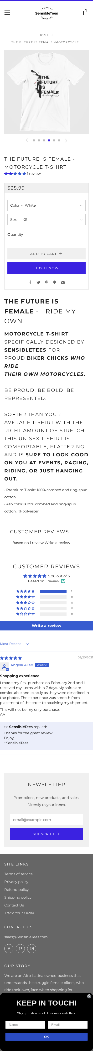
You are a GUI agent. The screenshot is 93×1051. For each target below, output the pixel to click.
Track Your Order (19, 913)
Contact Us (14, 905)
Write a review (57, 542)
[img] (11, 658)
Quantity (15, 234)
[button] (34, 140)
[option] (46, 92)
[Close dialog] (89, 996)
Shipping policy (17, 897)
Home (44, 35)
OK (46, 1036)
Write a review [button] (46, 625)
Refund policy (16, 889)
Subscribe (44, 834)
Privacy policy (16, 881)
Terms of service (18, 874)
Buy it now (47, 268)
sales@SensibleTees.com (26, 937)
